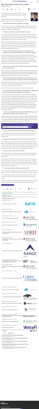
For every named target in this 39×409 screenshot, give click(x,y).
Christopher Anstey (5, 345)
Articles (4, 333)
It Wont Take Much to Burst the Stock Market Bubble (12, 335)
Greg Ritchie (4, 348)
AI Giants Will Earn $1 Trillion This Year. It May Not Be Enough (14, 341)
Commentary (10, 333)
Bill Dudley (4, 336)
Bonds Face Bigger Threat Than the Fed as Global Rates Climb (15, 338)
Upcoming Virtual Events (8, 198)
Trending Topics (6, 195)
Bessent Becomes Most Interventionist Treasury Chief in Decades (15, 344)
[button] (3, 9)
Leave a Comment (33, 9)
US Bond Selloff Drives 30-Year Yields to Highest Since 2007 (14, 347)
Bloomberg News (9, 336)
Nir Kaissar (4, 342)
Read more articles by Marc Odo (7, 184)
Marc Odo (4, 6)
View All (16, 198)
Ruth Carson (4, 339)
